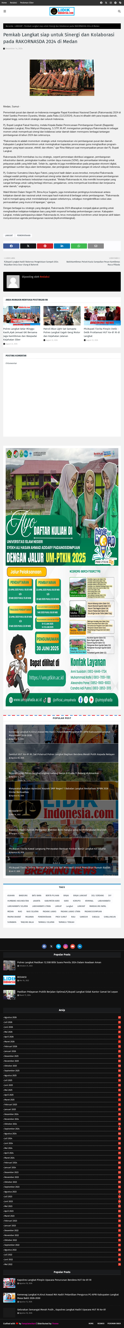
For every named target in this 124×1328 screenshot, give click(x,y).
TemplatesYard (29, 1323)
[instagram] (110, 3)
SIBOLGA (95, 917)
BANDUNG (23, 895)
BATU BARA (36, 895)
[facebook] (101, 3)
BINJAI (66, 895)
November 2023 (62, 1177)
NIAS (20, 911)
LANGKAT (19, 26)
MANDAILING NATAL (97, 906)
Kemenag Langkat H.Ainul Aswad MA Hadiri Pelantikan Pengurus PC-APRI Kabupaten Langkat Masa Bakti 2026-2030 (59, 733)
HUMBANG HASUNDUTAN (18, 901)
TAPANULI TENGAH (66, 922)
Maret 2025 (62, 1099)
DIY (109, 895)
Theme (55, 1323)
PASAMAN (29, 917)
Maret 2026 (62, 1041)
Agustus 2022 (62, 1250)
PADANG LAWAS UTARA (70, 911)
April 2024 (62, 1153)
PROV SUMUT (61, 917)
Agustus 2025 (62, 1075)
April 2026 (62, 1037)
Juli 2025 (62, 1080)
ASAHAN (11, 895)
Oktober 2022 (62, 1240)
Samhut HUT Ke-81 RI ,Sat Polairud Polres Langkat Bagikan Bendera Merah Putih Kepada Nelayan (62, 754)
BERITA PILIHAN (52, 895)
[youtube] (72, 946)
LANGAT (58, 906)
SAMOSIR (84, 917)
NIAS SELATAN (32, 911)
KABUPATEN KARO (52, 901)
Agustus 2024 (62, 1133)
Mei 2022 (62, 1264)
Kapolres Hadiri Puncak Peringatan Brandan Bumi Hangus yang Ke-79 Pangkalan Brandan (57, 829)
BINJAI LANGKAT (80, 895)
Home (4, 3)
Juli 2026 (62, 1022)
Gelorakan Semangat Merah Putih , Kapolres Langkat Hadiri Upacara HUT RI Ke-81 (61, 1309)
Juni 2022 (62, 1259)
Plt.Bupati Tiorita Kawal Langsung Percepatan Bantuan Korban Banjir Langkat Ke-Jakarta (57, 848)
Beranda (9, 26)
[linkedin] (79, 946)
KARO (66, 901)
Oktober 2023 (62, 1182)
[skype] (120, 3)
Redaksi (13, 3)
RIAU (73, 917)
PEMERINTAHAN (23, 235)
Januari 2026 (62, 1051)
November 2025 (62, 1061)
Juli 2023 (62, 1196)
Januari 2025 (62, 1109)
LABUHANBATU (104, 901)
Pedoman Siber (27, 3)
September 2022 (62, 1245)
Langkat (69, 906)
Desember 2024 (62, 1114)
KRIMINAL (89, 901)
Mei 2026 (62, 1032)
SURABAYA (11, 922)
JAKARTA (36, 901)
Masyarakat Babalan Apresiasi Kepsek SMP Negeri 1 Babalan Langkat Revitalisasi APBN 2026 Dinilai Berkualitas (58, 790)
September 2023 (62, 1187)
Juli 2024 (62, 1138)
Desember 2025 (62, 1056)
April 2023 (62, 1211)
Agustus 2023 (62, 1191)
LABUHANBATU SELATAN (17, 906)
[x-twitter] (106, 3)
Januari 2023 (62, 1225)
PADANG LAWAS (49, 911)
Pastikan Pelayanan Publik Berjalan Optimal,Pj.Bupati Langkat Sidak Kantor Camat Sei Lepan (67, 991)
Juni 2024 (62, 1143)
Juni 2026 (62, 1027)
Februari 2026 (62, 1046)
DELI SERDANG (97, 895)
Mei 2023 (62, 1206)
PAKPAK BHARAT (14, 917)
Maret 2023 (62, 1216)
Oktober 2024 (62, 1124)
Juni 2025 (62, 1085)
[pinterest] (115, 3)
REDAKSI (13, 811)
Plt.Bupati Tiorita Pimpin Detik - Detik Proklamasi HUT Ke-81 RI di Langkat (102, 332)
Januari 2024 (62, 1167)
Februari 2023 (62, 1221)
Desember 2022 (62, 1230)
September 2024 (62, 1129)
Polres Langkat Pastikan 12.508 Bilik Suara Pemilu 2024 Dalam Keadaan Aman (59, 962)
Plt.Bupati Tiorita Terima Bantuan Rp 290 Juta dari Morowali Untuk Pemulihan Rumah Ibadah (59, 867)
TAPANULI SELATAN (46, 922)
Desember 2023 (62, 1172)
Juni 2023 (62, 1201)
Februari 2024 (62, 1162)
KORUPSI (77, 901)
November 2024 (62, 1119)
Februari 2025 (62, 1104)
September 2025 (62, 1070)
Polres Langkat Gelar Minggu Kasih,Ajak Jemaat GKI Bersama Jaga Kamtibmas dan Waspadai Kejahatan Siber (20, 334)
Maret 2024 (62, 1158)
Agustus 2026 (62, 1017)
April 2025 (62, 1095)
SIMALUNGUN (110, 917)
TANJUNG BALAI (27, 922)
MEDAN (10, 911)
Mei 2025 (62, 1090)
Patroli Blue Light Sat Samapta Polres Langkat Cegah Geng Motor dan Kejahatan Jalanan (61, 332)
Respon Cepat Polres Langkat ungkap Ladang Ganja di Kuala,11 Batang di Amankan (54, 773)
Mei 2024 (62, 1148)
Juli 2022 (62, 1254)
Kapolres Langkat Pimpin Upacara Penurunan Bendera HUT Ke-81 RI (54, 1279)
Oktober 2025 (62, 1066)
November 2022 (62, 1235)
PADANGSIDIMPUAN (93, 911)
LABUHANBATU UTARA (41, 906)
